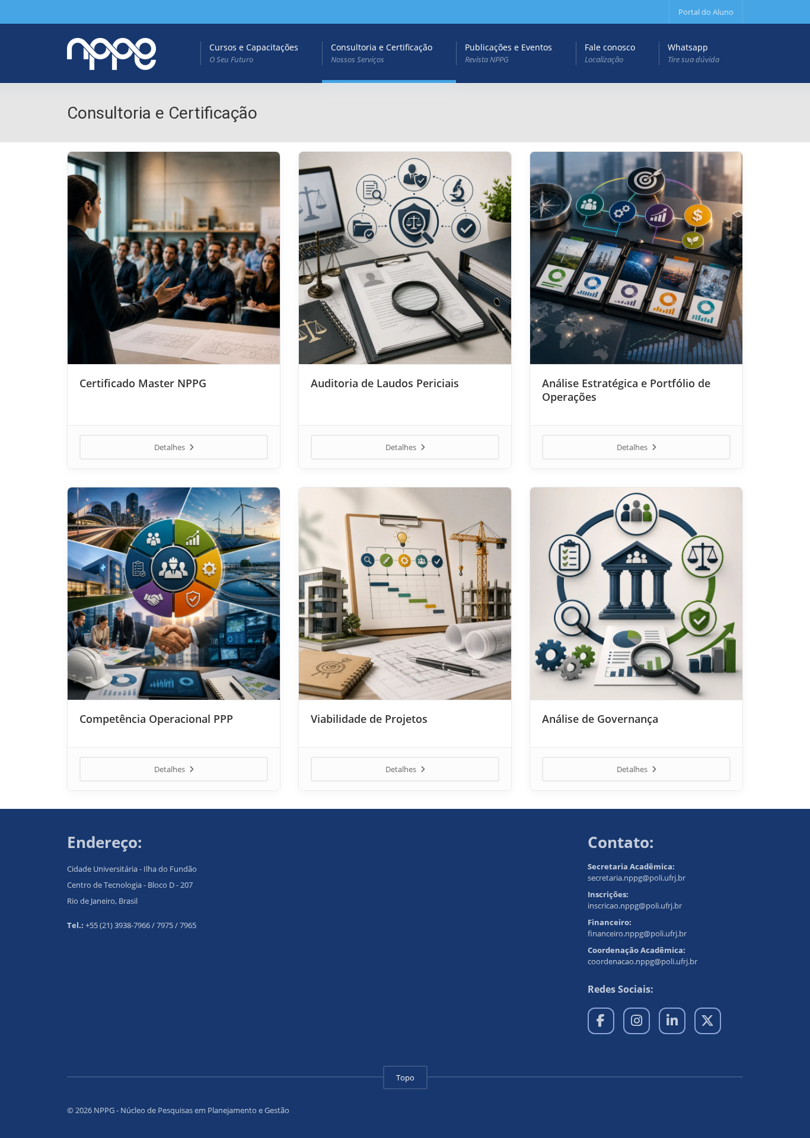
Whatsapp (693, 53)
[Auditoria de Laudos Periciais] (405, 258)
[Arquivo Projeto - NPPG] (111, 53)
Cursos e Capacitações (253, 53)
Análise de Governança (600, 719)
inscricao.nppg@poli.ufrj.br (635, 905)
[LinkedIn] (672, 1021)
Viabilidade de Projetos (369, 719)
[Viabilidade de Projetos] (405, 593)
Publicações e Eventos (508, 53)
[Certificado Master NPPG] (174, 258)
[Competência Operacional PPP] (174, 593)
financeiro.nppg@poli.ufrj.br (637, 933)
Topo (405, 1077)
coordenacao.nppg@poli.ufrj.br (642, 961)
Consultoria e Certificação (381, 53)
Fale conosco (610, 53)
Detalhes (170, 447)
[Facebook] (601, 1021)
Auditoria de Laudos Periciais (385, 383)
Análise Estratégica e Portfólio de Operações (626, 390)
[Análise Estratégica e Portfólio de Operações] (636, 258)
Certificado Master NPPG (142, 383)
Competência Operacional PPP (156, 719)
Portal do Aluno (706, 12)
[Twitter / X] (707, 1021)
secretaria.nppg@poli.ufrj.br (636, 877)
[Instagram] (636, 1021)
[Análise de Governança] (636, 593)
